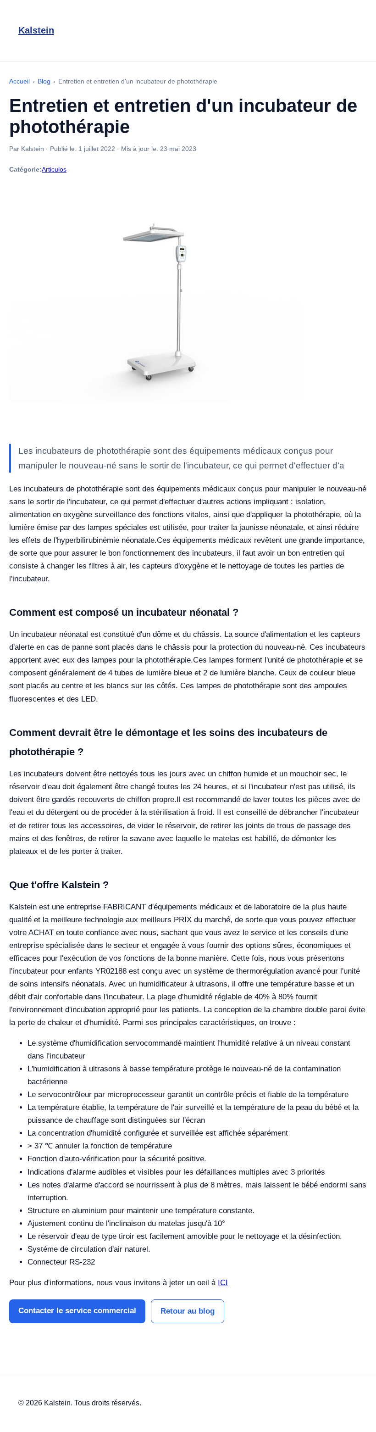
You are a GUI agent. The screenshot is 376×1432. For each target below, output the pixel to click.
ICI (223, 1282)
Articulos (54, 169)
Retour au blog (187, 1311)
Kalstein (36, 30)
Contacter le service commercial (77, 1310)
